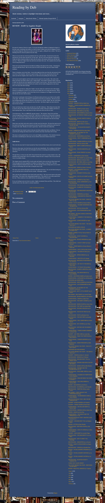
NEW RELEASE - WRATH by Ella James (78, 121)
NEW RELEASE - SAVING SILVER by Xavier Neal (80, 304)
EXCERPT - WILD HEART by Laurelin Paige (79, 433)
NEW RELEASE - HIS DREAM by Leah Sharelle (79, 387)
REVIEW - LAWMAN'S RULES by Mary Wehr (79, 130)
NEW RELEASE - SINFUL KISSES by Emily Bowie (80, 282)
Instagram (21, 18)
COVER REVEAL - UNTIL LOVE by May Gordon (80, 249)
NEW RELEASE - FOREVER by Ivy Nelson (78, 194)
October (71, 99)
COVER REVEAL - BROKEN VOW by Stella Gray (80, 410)
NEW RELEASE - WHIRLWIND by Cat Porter (79, 136)
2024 (68, 87)
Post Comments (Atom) (25, 240)
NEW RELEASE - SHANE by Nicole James (78, 108)
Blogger (55, 493)
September (71, 101)
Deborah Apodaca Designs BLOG (47, 18)
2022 (68, 91)
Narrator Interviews (71, 58)
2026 (68, 83)
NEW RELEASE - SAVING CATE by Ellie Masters (80, 366)
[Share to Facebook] (33, 191)
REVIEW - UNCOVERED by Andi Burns (77, 384)
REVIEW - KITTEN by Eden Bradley (77, 424)
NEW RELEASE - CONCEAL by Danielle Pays (79, 447)
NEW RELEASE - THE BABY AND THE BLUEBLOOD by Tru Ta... (77, 368)
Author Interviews (71, 55)
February (71, 483)
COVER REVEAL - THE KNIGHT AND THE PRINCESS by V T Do (78, 415)
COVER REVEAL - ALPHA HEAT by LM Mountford (80, 278)
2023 (68, 89)
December (71, 95)
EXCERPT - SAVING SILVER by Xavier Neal (79, 404)
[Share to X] (32, 191)
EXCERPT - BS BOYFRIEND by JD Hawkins (79, 402)
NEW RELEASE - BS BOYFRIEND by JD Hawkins (80, 296)
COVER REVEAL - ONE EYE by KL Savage (78, 258)
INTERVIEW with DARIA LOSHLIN (76, 227)
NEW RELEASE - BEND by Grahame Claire (78, 160)
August (70, 471)
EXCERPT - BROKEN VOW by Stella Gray (78, 103)
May (70, 477)
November (71, 97)
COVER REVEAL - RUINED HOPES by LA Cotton (80, 141)
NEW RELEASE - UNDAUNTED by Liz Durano (79, 442)
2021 (68, 93)
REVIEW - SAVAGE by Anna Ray (76, 412)
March (70, 481)
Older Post (58, 238)
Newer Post (15, 238)
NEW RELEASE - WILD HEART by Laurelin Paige (80, 157)
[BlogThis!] (31, 191)
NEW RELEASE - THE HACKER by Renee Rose (80, 185)
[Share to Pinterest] (35, 191)
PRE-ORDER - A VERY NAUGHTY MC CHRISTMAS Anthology (77, 393)
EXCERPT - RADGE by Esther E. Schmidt (78, 355)
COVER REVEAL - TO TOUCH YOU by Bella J (79, 267)
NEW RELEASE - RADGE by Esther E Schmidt (79, 167)
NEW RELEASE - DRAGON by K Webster (78, 357)
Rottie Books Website (31, 18)
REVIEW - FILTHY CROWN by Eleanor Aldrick (79, 202)
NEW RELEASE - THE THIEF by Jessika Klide (79, 306)
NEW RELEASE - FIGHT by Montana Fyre (78, 315)
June (70, 475)
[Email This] (29, 191)
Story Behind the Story (72, 60)
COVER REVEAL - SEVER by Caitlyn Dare (78, 298)
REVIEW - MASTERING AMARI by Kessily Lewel (80, 276)
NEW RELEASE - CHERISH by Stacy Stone (78, 179)
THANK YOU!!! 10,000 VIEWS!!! (76, 463)
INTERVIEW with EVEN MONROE (76, 349)
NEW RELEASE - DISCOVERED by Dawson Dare (80, 112)
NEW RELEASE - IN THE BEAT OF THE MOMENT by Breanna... (78, 133)
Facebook (13, 18)
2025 (68, 85)
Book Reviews (20, 193)
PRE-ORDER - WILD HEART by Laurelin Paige (79, 294)
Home (37, 238)
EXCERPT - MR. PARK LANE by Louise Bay (79, 334)
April (70, 479)
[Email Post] (26, 191)
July (70, 473)
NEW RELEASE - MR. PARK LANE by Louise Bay (80, 162)
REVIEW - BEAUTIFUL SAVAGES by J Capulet (79, 468)
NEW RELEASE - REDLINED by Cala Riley (78, 110)
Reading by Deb (24, 7)
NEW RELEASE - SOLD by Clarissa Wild (78, 143)
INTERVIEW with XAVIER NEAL (76, 280)
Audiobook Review (71, 53)
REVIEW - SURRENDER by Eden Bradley (78, 155)
